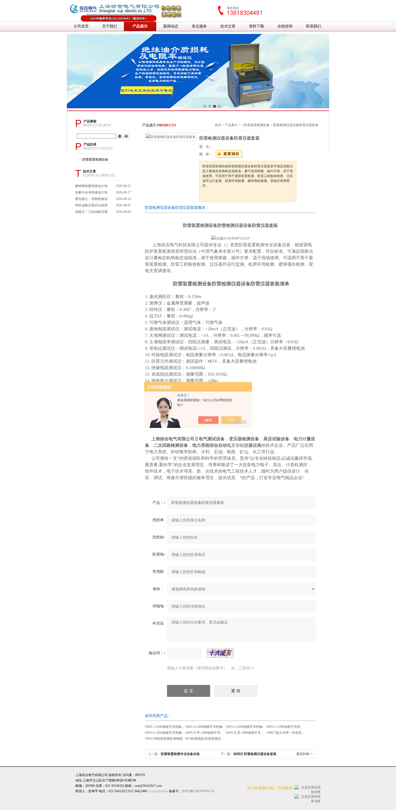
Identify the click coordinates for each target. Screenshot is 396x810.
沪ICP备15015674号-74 (198, 791)
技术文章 (227, 26)
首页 (218, 125)
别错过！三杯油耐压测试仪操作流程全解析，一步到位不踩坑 (91, 212)
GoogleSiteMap (158, 791)
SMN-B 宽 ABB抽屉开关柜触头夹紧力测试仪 (258, 733)
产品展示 (140, 26)
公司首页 (81, 26)
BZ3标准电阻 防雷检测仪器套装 (208, 738)
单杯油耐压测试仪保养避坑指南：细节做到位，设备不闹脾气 (91, 206)
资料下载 (256, 26)
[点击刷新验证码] (220, 653)
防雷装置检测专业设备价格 (180, 754)
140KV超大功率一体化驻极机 (287, 733)
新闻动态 (170, 26)
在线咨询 (285, 26)
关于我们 (109, 26)
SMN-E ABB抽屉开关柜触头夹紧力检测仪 (174, 733)
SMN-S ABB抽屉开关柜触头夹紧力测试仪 (255, 727)
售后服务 (199, 26)
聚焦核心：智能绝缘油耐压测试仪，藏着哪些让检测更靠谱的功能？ (91, 199)
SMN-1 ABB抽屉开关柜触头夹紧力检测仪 (174, 727)
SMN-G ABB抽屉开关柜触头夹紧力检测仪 (296, 727)
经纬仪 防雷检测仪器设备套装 (255, 754)
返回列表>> (304, 754)
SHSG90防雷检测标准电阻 (164, 738)
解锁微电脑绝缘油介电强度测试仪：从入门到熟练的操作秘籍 (91, 186)
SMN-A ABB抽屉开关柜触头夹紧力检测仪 (215, 727)
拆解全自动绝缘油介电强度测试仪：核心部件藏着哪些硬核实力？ (91, 193)
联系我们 (313, 26)
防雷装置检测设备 (95, 159)
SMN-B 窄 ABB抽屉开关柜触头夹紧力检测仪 (217, 733)
